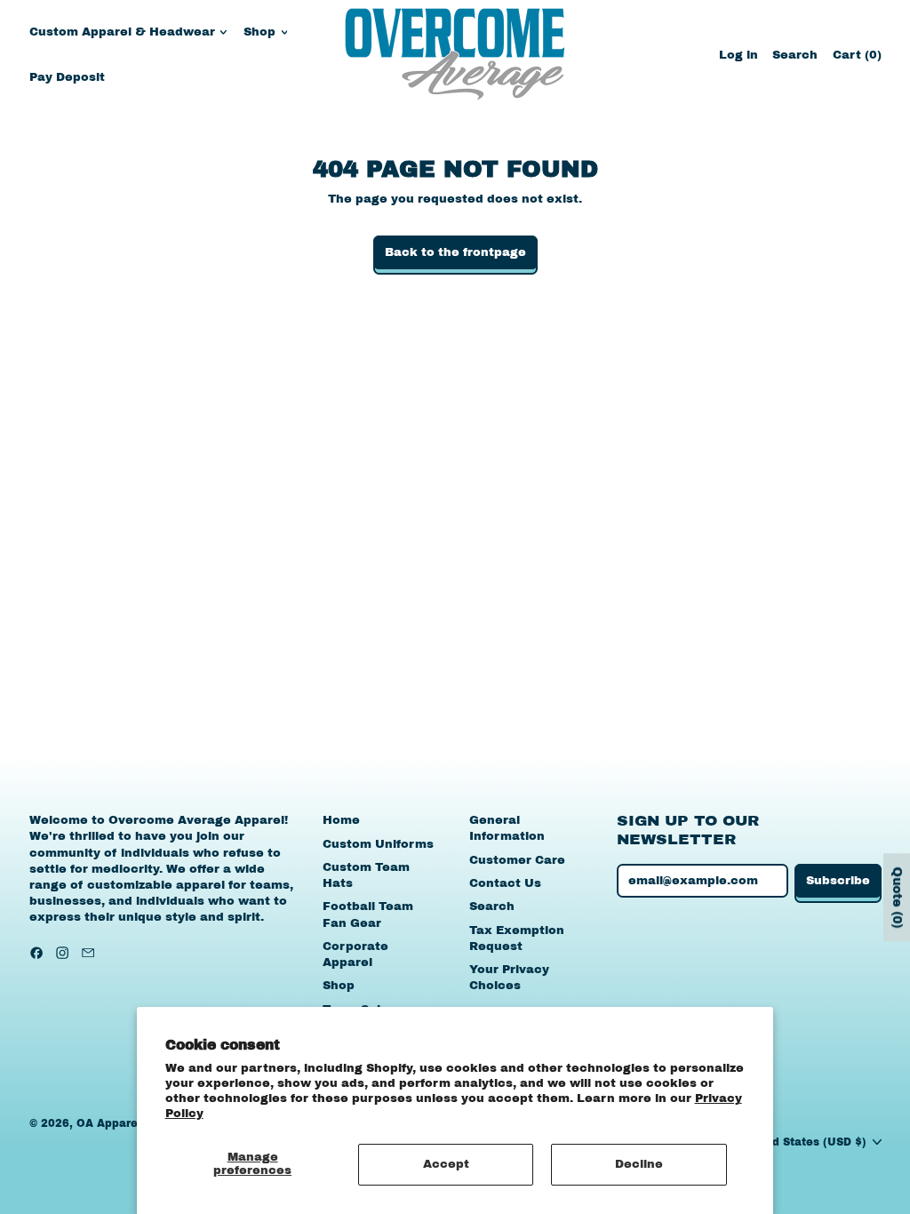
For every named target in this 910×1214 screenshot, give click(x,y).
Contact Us (505, 883)
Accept (446, 1164)
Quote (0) (897, 897)
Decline (639, 1164)
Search (492, 906)
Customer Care (517, 860)
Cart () (857, 59)
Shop (339, 985)
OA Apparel (108, 1123)
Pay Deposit (67, 77)
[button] (795, 54)
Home (341, 820)
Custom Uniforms (378, 844)
